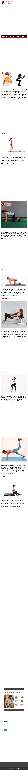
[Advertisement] (14, 20)
